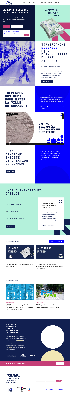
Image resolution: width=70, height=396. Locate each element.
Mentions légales (49, 389)
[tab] (20, 205)
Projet (24, 2)
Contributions (56, 2)
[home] (9, 3)
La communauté (43, 2)
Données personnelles (60, 389)
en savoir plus (10, 226)
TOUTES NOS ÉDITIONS (17, 26)
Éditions (28, 2)
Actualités (50, 2)
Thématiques (34, 2)
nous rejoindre (10, 171)
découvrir (6, 26)
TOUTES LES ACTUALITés (55, 241)
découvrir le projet (47, 81)
